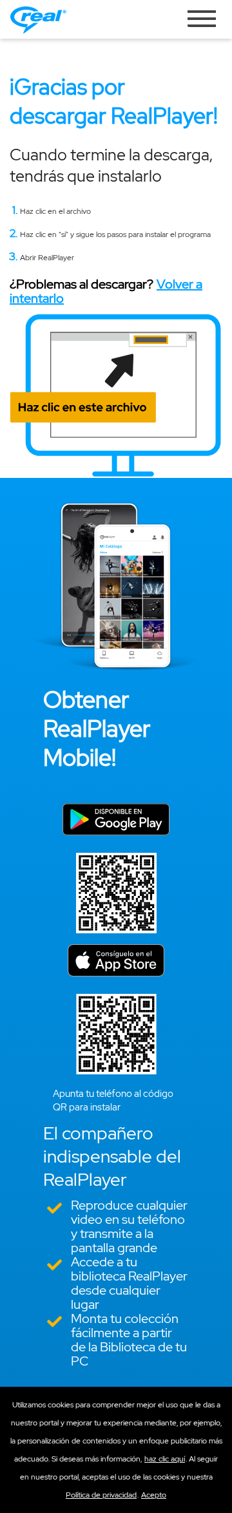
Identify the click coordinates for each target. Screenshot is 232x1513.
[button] (153, 1495)
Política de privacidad (101, 1495)
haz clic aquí (164, 1459)
